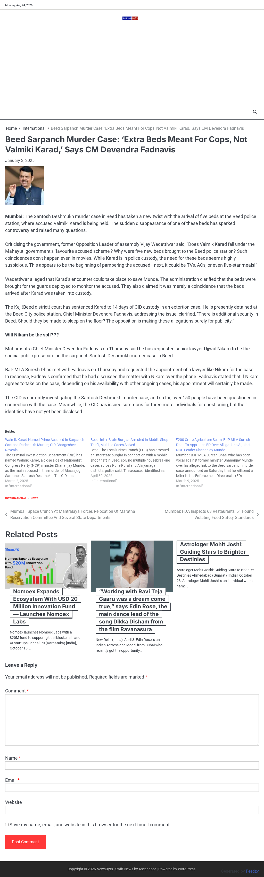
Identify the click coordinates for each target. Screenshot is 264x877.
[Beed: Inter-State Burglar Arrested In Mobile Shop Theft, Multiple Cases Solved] (133, 460)
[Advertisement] (132, 67)
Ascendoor (147, 869)
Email (12, 780)
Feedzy (252, 871)
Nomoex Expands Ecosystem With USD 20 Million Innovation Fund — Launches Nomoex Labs (45, 606)
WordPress (186, 869)
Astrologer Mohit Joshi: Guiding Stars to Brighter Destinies (213, 552)
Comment (17, 690)
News (34, 498)
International (16, 498)
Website (13, 802)
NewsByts (105, 869)
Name (13, 758)
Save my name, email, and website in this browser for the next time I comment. (90, 824)
